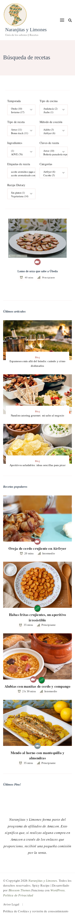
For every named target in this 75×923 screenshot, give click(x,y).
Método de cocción (51, 122)
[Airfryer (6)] (52, 133)
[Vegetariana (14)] (20, 196)
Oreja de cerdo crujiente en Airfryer (37, 548)
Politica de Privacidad (18, 895)
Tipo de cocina (49, 101)
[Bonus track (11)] (20, 133)
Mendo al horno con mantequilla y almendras (37, 755)
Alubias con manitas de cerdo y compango (38, 686)
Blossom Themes (20, 890)
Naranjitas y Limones (26, 29)
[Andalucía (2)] (52, 108)
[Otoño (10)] (20, 108)
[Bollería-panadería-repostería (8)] (52, 154)
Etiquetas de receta (18, 164)
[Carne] (37, 262)
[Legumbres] (37, 608)
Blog (37, 357)
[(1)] (20, 151)
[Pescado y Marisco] (37, 746)
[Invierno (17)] (20, 112)
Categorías (46, 164)
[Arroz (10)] (52, 151)
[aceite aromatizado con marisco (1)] (20, 175)
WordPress (57, 890)
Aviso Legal (11, 904)
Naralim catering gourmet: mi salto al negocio (37, 415)
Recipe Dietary (16, 185)
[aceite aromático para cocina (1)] (20, 172)
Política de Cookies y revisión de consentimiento (36, 911)
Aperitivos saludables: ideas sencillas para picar (37, 465)
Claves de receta (49, 143)
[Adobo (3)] (52, 130)
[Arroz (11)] (20, 130)
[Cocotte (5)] (52, 175)
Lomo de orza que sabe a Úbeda (38, 271)
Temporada (14, 101)
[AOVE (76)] (20, 154)
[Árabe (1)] (52, 112)
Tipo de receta (16, 122)
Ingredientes (14, 143)
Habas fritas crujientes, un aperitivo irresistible (37, 617)
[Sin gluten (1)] (20, 192)
